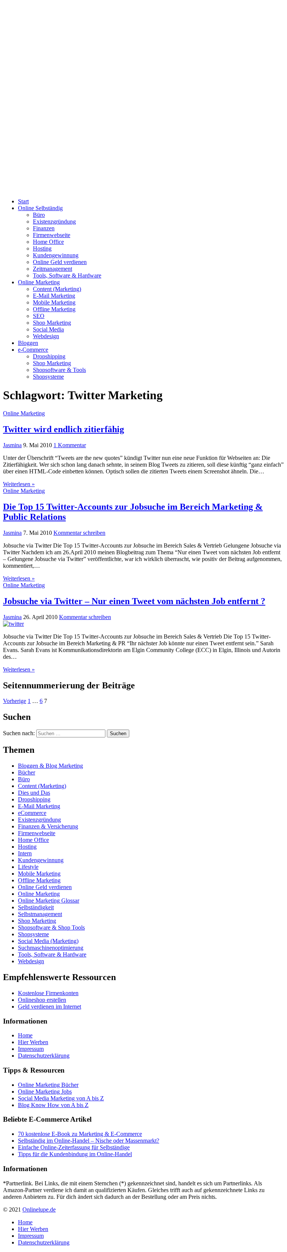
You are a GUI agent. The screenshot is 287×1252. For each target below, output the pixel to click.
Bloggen (28, 343)
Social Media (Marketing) (48, 941)
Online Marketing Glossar (48, 900)
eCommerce (32, 813)
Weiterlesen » (19, 484)
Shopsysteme (48, 376)
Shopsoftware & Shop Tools (51, 927)
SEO (38, 316)
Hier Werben (33, 1042)
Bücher (26, 772)
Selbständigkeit (36, 907)
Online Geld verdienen (60, 262)
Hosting (42, 248)
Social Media (48, 329)
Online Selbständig (40, 208)
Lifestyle (28, 867)
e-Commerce (33, 349)
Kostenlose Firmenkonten (48, 993)
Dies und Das (34, 792)
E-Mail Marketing (54, 295)
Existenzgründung (54, 221)
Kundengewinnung (55, 255)
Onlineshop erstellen (42, 1000)
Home (25, 1035)
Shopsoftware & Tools (59, 370)
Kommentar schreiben (79, 533)
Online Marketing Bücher (48, 1085)
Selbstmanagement (40, 914)
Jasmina (12, 445)
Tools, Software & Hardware (67, 275)
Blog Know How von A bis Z (53, 1105)
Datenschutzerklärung (44, 1055)
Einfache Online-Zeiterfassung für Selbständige (74, 1147)
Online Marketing (39, 282)
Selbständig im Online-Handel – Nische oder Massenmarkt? (88, 1140)
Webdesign (46, 336)
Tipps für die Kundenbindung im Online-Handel (75, 1154)
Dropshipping (49, 356)
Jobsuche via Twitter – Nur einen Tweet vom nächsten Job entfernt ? (134, 601)
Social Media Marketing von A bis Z (61, 1098)
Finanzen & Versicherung (48, 826)
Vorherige (14, 701)
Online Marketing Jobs (45, 1091)
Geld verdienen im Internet (49, 1006)
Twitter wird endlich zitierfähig (63, 429)
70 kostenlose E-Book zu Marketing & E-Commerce (80, 1134)
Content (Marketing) (57, 289)
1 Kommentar (69, 445)
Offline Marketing (54, 309)
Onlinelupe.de (39, 1209)
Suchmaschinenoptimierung (50, 948)
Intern (25, 853)
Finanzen (44, 228)
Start (23, 201)
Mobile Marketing (54, 302)
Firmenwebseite (51, 235)
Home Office (48, 242)
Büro (39, 215)
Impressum (31, 1049)
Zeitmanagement (52, 269)
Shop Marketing (52, 322)
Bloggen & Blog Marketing (50, 766)
